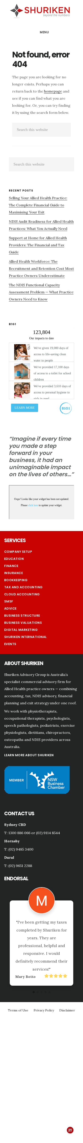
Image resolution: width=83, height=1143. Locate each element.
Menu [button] (44, 32)
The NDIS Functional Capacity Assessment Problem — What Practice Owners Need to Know (41, 292)
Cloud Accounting (22, 594)
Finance (11, 566)
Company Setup (18, 551)
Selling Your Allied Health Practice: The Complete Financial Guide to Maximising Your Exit (38, 205)
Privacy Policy (44, 1010)
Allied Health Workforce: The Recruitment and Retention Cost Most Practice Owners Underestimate (41, 268)
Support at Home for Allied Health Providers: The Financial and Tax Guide (38, 245)
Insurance (13, 573)
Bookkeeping (16, 580)
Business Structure (22, 615)
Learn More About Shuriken (29, 755)
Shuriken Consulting (40, 10)
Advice (10, 608)
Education (14, 559)
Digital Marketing (21, 630)
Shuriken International (25, 637)
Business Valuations (23, 622)
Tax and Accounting (23, 587)
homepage (53, 91)
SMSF (8, 601)
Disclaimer (67, 1010)
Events (10, 644)
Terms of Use (18, 1010)
